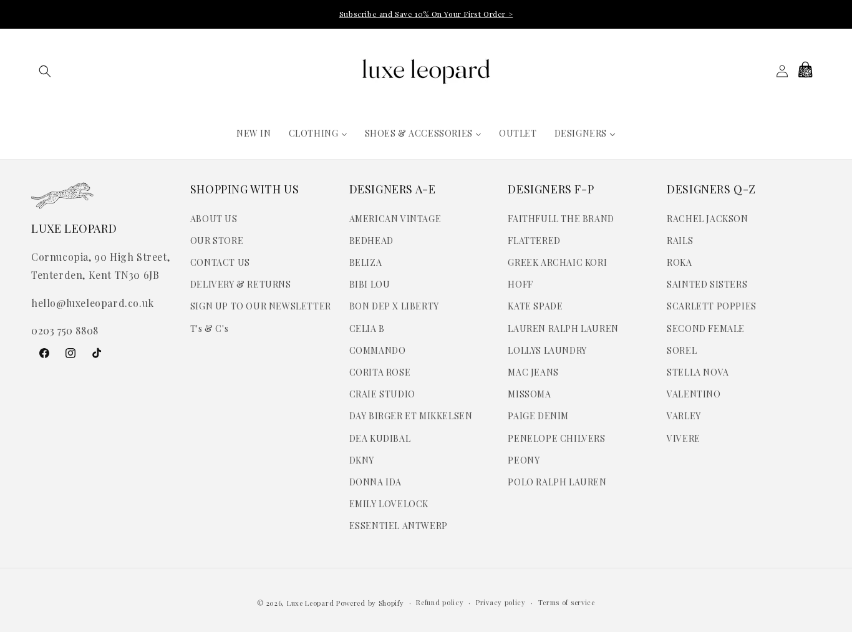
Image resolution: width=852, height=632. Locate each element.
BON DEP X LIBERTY (394, 306)
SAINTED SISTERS (707, 284)
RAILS (680, 240)
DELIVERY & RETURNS (240, 284)
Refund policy (439, 602)
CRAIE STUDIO (382, 394)
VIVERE (683, 438)
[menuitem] (254, 133)
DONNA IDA (375, 482)
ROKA (679, 262)
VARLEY (684, 416)
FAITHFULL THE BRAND (561, 219)
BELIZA (365, 262)
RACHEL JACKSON (707, 219)
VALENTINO (693, 394)
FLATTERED (534, 240)
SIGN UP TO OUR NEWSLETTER (260, 306)
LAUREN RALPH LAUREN (563, 328)
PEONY (524, 460)
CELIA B (367, 328)
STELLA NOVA (698, 372)
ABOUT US (214, 219)
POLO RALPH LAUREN (557, 482)
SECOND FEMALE (706, 328)
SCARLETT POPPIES (712, 306)
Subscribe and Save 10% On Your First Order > (426, 14)
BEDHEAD (371, 240)
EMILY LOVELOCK (388, 504)
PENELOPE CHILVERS (556, 438)
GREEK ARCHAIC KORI (557, 262)
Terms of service (566, 602)
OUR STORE (216, 240)
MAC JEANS (533, 372)
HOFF (520, 284)
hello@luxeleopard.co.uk (92, 302)
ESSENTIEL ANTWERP (398, 526)
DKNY (361, 460)
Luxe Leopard (310, 603)
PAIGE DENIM (538, 416)
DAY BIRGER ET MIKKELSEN (411, 416)
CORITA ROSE (380, 372)
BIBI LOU (369, 284)
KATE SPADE (535, 306)
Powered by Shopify (370, 603)
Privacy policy (501, 602)
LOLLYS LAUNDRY (547, 350)
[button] (45, 71)
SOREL (682, 350)
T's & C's (209, 328)
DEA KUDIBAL (380, 438)
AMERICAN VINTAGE (395, 219)
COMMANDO (377, 350)
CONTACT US (220, 262)
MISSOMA (529, 394)
